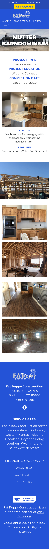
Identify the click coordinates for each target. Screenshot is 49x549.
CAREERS (24, 482)
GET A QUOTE (24, 6)
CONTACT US (24, 475)
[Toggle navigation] (5, 26)
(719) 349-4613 (32, 2)
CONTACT (15, 2)
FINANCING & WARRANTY (24, 461)
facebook (24, 407)
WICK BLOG (24, 468)
